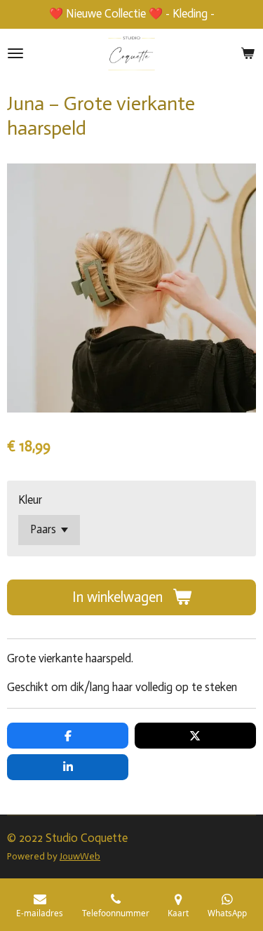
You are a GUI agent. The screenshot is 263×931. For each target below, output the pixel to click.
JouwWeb (80, 856)
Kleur (30, 500)
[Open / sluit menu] (15, 53)
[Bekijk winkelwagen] (247, 53)
